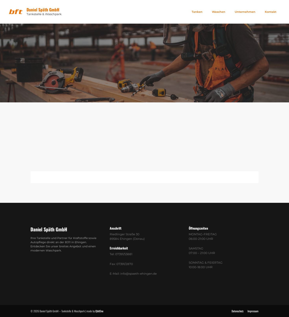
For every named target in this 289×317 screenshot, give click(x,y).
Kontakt (270, 12)
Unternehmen (245, 12)
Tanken (197, 12)
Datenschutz (238, 311)
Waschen (218, 12)
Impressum (253, 311)
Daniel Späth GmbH (43, 9)
